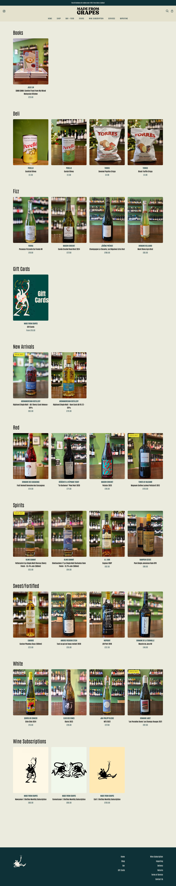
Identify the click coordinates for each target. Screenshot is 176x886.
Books (18, 32)
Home (123, 856)
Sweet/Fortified (26, 586)
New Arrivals (23, 346)
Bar (123, 865)
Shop (123, 861)
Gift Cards (21, 269)
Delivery (160, 865)
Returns (160, 870)
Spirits (18, 505)
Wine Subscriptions (29, 741)
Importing (159, 861)
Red (16, 427)
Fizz (16, 191)
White (18, 663)
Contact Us (159, 879)
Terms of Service (157, 874)
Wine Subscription (156, 856)
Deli (16, 113)
